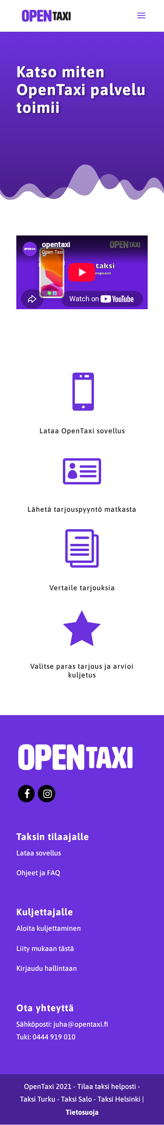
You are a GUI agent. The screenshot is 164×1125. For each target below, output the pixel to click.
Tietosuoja (82, 1112)
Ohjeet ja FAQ (38, 873)
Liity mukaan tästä (45, 948)
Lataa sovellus (38, 853)
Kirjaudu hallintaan (46, 968)
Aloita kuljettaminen (48, 928)
